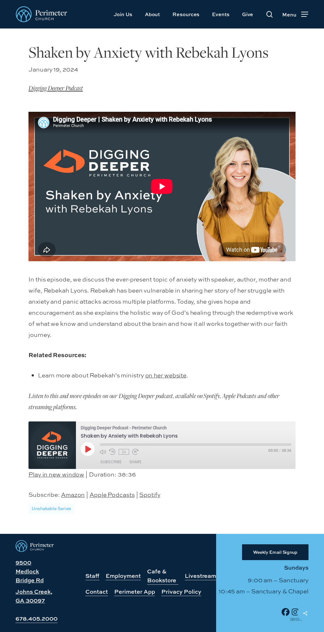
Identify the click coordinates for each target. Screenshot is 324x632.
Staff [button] (92, 576)
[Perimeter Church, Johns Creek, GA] (35, 550)
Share (135, 462)
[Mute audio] (103, 452)
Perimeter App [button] (134, 592)
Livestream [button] (200, 576)
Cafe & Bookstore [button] (161, 575)
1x (124, 452)
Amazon (73, 494)
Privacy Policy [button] (181, 592)
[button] (295, 14)
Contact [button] (96, 592)
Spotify (149, 494)
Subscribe (111, 462)
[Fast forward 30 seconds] (135, 452)
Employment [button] (123, 576)
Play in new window (56, 474)
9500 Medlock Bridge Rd (30, 571)
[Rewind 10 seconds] (112, 452)
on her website (166, 375)
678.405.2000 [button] (37, 619)
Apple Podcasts (112, 494)
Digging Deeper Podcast (55, 88)
